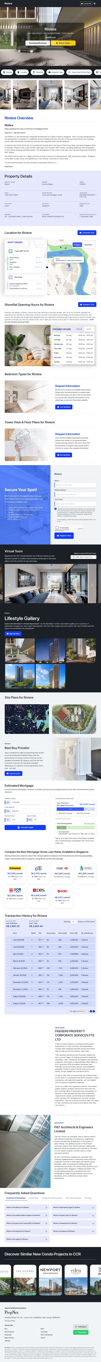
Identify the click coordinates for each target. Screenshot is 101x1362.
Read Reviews (50, 37)
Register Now (65, 535)
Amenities (34, 1198)
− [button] (93, 292)
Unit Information (73, 1198)
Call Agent (82, 1326)
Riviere (7, 613)
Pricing (88, 1198)
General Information (16, 1198)
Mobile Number (60, 490)
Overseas (44, 1332)
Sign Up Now (14, 633)
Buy (6, 1329)
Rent (42, 1329)
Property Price (10, 798)
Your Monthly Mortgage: (64, 798)
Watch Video (64, 43)
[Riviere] (69, 265)
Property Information (52, 1198)
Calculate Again (26, 827)
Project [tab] (77, 245)
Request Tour (88, 304)
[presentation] (4, 96)
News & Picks (9, 1338)
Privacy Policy (10, 1321)
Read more (9, 167)
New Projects (9, 1332)
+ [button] (93, 289)
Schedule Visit (88, 232)
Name (57, 481)
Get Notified (65, 407)
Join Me (7, 1341)
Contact (87, 4)
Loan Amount (9, 807)
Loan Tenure (31, 816)
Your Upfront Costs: (63, 819)
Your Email (59, 499)
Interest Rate (10, 816)
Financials (8, 1335)
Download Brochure (38, 43)
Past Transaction (47, 1335)
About (43, 1338)
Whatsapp (82, 1332)
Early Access (14, 773)
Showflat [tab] (88, 245)
